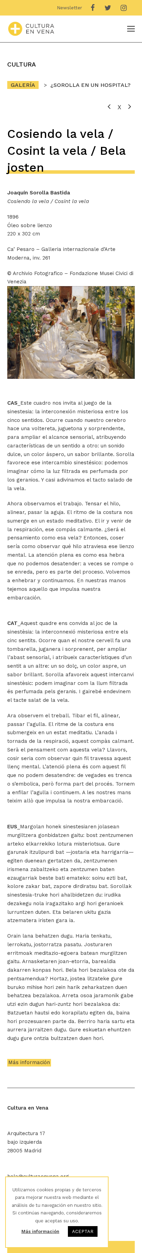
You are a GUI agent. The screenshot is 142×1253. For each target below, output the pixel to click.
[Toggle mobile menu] (131, 29)
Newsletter (69, 7)
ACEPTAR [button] (82, 1231)
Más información (29, 1062)
